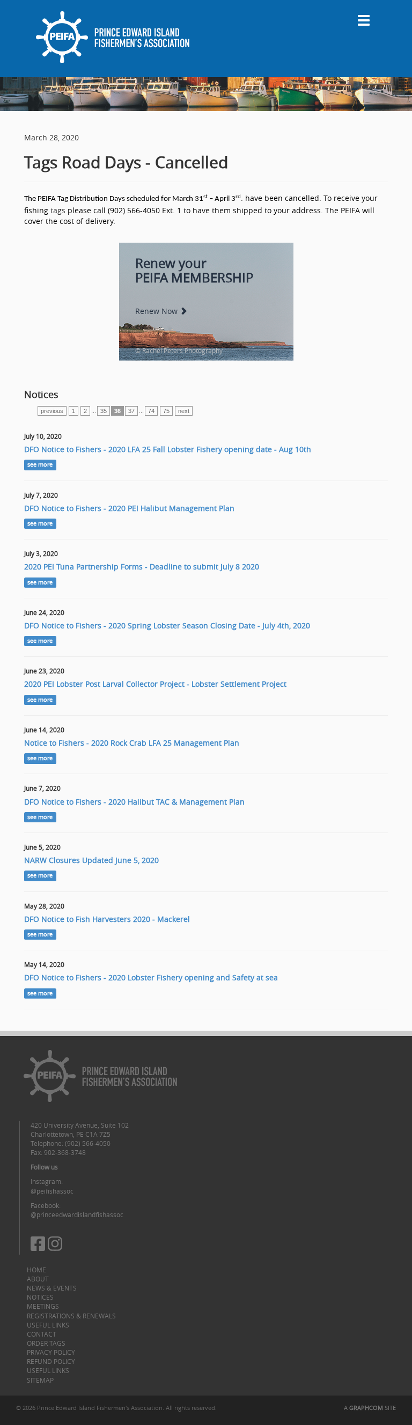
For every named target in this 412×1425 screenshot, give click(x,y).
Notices (40, 1297)
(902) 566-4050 (88, 1143)
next (183, 411)
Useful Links (48, 1325)
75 (166, 411)
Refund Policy (51, 1361)
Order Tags (46, 1343)
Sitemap (40, 1380)
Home (36, 1269)
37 (131, 411)
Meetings (43, 1306)
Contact (41, 1334)
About (38, 1278)
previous (52, 411)
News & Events (52, 1288)
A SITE (370, 1408)
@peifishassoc (52, 1191)
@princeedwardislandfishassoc (77, 1214)
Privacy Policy (51, 1352)
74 (151, 411)
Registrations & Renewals (71, 1315)
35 (103, 411)
